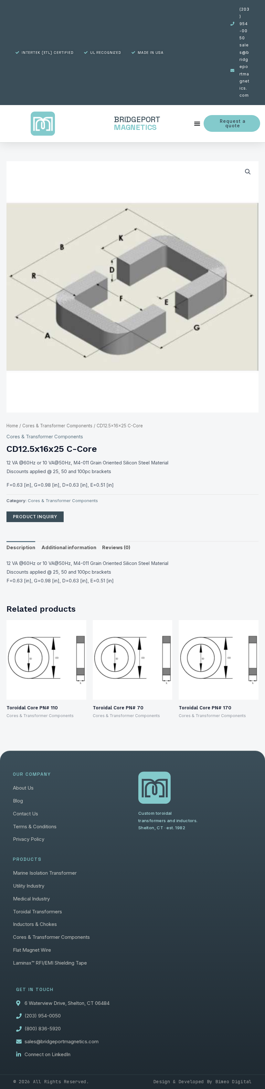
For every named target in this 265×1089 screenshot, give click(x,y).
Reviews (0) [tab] (116, 547)
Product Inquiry (35, 516)
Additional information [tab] (68, 547)
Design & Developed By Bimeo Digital (203, 1081)
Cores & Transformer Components (57, 425)
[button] (248, 172)
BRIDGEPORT (137, 123)
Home (12, 425)
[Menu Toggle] (197, 123)
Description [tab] (20, 547)
